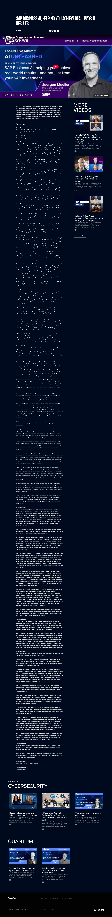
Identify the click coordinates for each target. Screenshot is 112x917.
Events (57, 898)
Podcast (46, 898)
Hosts (61, 898)
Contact (71, 898)
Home (41, 898)
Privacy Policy (54, 909)
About (66, 898)
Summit (52, 898)
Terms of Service (44, 909)
